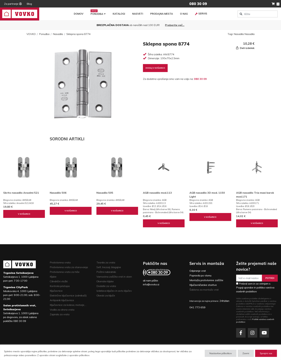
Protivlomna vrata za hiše (65, 271)
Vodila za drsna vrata (62, 309)
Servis (202, 13)
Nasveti (137, 13)
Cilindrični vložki (59, 281)
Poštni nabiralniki (106, 271)
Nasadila (58, 34)
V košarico (24, 214)
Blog (29, 3)
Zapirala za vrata (59, 314)
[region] (140, 352)
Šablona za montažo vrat (204, 289)
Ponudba (97, 13)
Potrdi (269, 278)
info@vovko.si (151, 284)
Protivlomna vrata (60, 262)
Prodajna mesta (161, 13)
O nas (184, 13)
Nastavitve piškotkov (220, 353)
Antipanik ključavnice (62, 300)
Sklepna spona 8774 (78, 34)
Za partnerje (11, 3)
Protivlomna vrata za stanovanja (69, 267)
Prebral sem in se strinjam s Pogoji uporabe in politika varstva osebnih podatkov (255, 287)
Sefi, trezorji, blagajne (108, 267)
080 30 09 (200, 78)
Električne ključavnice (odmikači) (68, 295)
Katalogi (119, 13)
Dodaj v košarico (155, 68)
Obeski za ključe (105, 295)
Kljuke (53, 276)
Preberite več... (174, 25)
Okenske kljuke (105, 281)
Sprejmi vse (266, 353)
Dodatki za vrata (106, 286)
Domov (78, 13)
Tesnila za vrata (105, 262)
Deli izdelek (246, 48)
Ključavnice (56, 290)
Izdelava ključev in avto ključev (114, 290)
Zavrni (245, 353)
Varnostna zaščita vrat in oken (114, 276)
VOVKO (31, 34)
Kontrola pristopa (60, 286)
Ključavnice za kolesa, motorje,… (68, 305)
